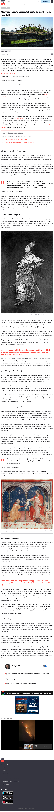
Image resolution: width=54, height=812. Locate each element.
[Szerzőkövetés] (10, 51)
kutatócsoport (19, 118)
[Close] (51, 745)
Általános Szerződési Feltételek (11, 781)
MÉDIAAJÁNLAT (6, 784)
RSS (3, 767)
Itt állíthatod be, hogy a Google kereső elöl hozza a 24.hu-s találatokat (29, 693)
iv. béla (23, 4)
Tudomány (5, 8)
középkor (30, 4)
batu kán (10, 4)
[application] (27, 735)
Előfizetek (45, 1)
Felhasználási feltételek (9, 775)
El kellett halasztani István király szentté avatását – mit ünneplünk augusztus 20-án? (27, 674)
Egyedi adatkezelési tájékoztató (11, 778)
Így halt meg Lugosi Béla (12, 679)
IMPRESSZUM (5, 773)
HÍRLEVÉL (5, 770)
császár (17, 4)
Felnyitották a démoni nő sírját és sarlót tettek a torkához (21, 683)
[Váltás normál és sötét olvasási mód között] (39, 1)
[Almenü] (8, 1)
